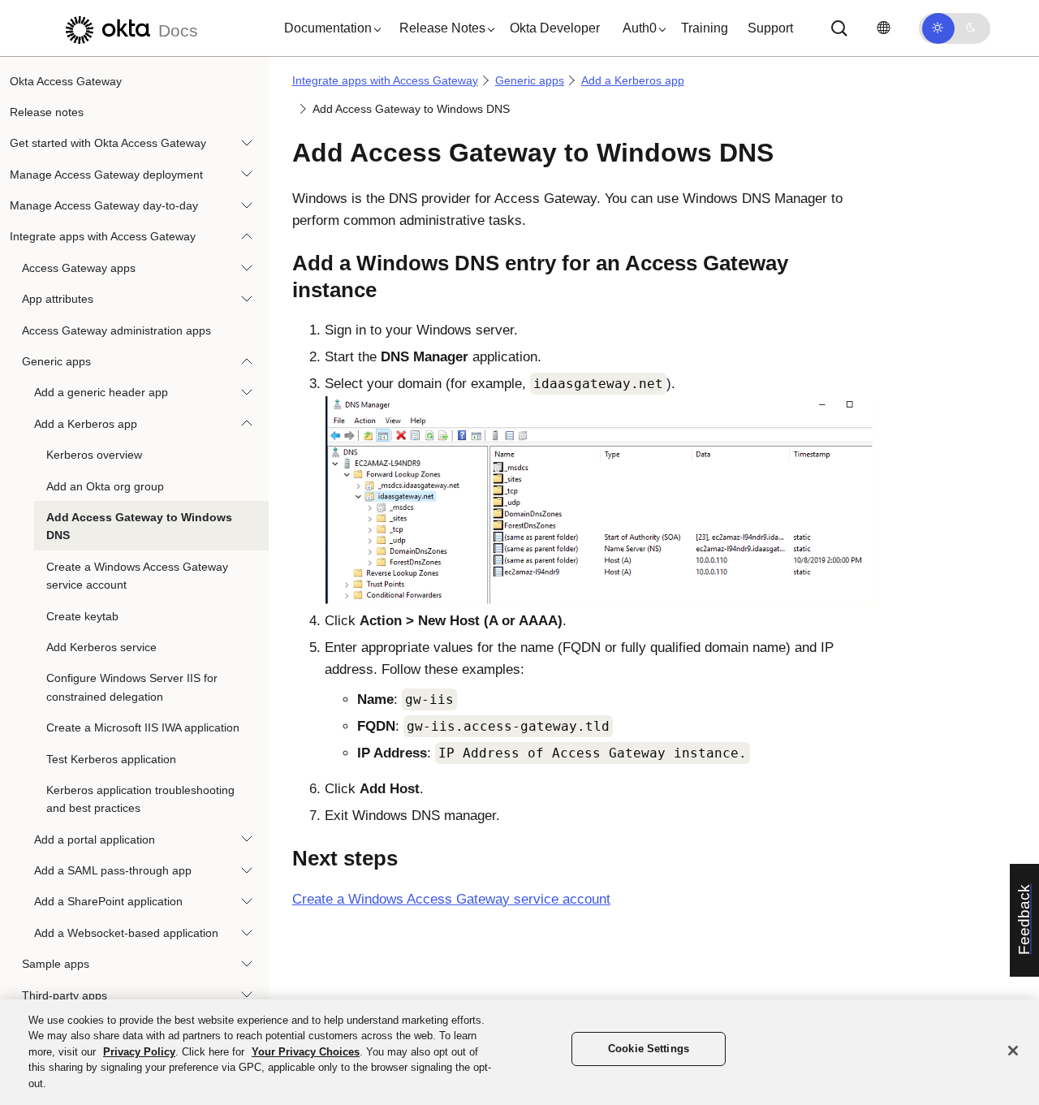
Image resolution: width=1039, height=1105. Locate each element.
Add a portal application (94, 839)
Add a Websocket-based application (126, 932)
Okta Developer (555, 28)
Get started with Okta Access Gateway (108, 143)
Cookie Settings (648, 1049)
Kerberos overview (94, 455)
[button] (328, 28)
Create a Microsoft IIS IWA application (142, 728)
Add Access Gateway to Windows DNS (139, 526)
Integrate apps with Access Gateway (103, 237)
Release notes (47, 112)
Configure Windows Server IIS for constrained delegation (132, 687)
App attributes (57, 299)
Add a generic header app (101, 392)
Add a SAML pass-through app (113, 871)
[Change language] (883, 28)
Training (704, 28)
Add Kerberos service (101, 647)
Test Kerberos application (111, 759)
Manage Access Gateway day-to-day (104, 206)
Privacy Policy (139, 1052)
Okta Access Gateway (66, 81)
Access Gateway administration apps (116, 330)
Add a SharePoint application (108, 902)
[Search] (839, 28)
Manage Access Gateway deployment (106, 174)
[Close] (1013, 1050)
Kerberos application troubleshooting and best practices (140, 798)
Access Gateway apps (79, 267)
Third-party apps (64, 995)
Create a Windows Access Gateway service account (137, 575)
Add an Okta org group (105, 486)
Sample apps (55, 964)
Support (770, 28)
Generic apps (56, 362)
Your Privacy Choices (306, 1052)
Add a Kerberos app (85, 423)
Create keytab (82, 616)
